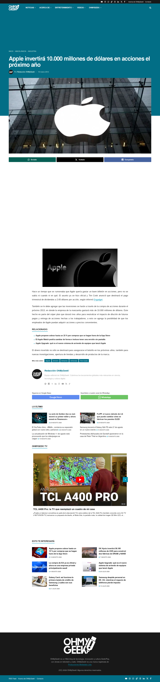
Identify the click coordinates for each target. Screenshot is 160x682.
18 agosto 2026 (113, 436)
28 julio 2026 (105, 571)
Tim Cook (84, 361)
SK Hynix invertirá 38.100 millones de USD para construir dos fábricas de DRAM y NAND (112, 551)
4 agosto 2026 (55, 571)
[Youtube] (63, 383)
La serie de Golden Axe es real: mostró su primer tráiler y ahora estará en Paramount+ (62, 416)
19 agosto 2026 (103, 430)
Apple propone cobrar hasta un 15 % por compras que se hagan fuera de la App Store (73, 335)
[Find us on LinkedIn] (118, 2)
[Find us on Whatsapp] (108, 2)
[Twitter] (52, 383)
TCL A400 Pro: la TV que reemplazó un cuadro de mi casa (64, 509)
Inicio (11, 51)
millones (73, 361)
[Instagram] (59, 383)
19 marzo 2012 (43, 72)
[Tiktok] (69, 383)
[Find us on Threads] (115, 2)
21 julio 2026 (55, 589)
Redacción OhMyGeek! (26, 72)
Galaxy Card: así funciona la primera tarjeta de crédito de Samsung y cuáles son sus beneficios (61, 581)
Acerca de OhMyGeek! (136, 2)
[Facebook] (49, 383)
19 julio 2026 (105, 586)
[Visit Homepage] (14, 7)
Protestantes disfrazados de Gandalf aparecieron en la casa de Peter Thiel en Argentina (101, 434)
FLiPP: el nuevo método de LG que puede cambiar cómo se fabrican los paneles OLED (110, 416)
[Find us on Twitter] (121, 2)
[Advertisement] (80, 31)
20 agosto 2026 (56, 423)
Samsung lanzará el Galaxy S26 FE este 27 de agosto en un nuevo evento (101, 428)
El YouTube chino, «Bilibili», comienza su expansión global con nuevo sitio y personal (52, 428)
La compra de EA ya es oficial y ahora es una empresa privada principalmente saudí (62, 565)
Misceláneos (20, 51)
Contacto (148, 2)
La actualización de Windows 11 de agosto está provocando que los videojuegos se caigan (51, 436)
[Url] (45, 383)
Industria (32, 51)
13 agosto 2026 (56, 557)
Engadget (98, 299)
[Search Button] (150, 8)
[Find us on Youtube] (102, 2)
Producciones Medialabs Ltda (80, 664)
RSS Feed (12, 678)
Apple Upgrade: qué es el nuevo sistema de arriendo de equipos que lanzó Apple (71, 343)
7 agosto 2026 (105, 557)
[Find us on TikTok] (111, 2)
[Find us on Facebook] (124, 2)
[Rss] (66, 383)
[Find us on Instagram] (105, 2)
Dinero (55, 361)
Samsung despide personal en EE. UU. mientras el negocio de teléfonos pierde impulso (112, 580)
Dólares (64, 361)
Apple (48, 361)
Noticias (30, 7)
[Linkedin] (55, 383)
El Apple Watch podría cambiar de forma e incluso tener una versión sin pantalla (70, 339)
